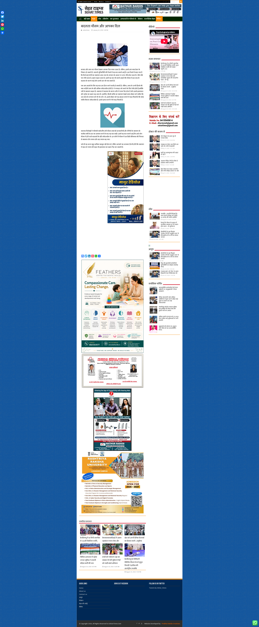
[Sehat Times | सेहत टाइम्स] (91, 9)
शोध (99, 18)
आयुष (93, 18)
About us (101, 2)
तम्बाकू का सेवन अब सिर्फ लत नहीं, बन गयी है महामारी (169, 145)
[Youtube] (168, 1)
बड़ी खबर (87, 18)
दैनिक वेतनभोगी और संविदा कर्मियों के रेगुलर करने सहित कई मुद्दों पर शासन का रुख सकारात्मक (168, 300)
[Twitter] (166, 1)
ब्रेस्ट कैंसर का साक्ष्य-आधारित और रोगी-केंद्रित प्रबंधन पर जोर (170, 170)
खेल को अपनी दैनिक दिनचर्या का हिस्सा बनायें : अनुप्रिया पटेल (134, 541)
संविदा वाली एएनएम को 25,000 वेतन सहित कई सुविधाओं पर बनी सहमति (169, 318)
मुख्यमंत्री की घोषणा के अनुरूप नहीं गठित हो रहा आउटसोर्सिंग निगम (168, 328)
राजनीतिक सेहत (149, 18)
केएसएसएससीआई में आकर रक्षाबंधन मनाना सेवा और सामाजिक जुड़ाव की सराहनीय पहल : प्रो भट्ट (112, 542)
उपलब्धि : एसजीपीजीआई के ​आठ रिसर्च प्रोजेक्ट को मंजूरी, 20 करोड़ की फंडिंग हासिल (169, 215)
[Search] (180, 1)
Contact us (108, 2)
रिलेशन (140, 18)
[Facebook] (164, 1)
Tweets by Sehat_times (157, 588)
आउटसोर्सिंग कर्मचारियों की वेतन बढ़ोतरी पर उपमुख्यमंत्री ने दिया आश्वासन (168, 289)
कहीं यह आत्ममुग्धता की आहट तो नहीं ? (169, 153)
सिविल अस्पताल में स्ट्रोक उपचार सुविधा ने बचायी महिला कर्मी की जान (88, 560)
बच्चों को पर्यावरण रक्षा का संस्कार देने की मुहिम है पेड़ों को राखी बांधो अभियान (111, 560)
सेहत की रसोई (83, 603)
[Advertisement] (112, 37)
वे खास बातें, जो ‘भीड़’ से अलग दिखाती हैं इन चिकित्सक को (169, 272)
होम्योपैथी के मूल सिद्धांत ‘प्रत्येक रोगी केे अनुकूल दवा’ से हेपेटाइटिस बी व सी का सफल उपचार (170, 234)
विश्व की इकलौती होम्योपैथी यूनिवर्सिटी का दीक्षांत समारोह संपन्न (169, 265)
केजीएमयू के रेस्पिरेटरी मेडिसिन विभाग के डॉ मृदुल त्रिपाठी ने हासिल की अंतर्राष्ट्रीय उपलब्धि (134, 564)
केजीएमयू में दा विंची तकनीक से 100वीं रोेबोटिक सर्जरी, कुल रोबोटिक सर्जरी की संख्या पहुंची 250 (90, 542)
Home (95, 2)
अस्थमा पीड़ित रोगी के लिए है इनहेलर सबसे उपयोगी (169, 162)
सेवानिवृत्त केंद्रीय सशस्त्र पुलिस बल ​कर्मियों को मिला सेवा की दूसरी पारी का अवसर (168, 309)
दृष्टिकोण (105, 18)
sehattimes (86, 30)
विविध (159, 18)
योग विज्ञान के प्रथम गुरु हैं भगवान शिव (168, 137)
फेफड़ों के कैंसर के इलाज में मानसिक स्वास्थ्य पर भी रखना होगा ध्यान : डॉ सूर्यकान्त (169, 224)
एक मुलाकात (114, 18)
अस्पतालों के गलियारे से (128, 18)
